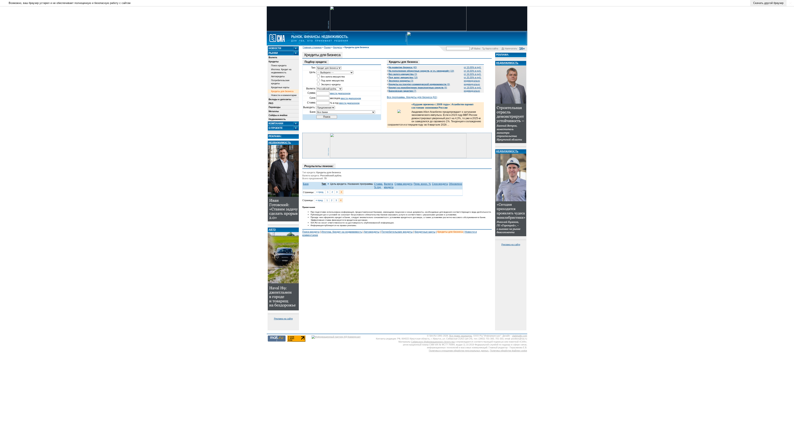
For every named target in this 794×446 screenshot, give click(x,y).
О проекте (276, 128)
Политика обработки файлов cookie (508, 350)
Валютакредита (388, 186)
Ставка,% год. (378, 186)
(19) (421, 71)
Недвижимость (277, 119)
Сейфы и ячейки (278, 115)
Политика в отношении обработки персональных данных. (459, 350)
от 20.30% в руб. (472, 77)
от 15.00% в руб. (472, 67)
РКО (271, 103)
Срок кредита (440, 184)
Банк (306, 184)
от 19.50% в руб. (472, 87)
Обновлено (455, 184)
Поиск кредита (278, 65)
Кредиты (337, 47)
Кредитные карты (280, 87)
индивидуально (472, 80)
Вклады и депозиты (280, 99)
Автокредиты (278, 76)
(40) (403, 67)
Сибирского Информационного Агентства (433, 341)
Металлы (274, 111)
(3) (403, 74)
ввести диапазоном (340, 93)
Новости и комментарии (284, 95)
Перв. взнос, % (422, 184)
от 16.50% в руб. (472, 71)
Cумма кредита (404, 184)
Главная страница (312, 47)
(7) (402, 91)
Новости (275, 48)
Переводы (274, 107)
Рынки (327, 47)
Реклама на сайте (283, 318)
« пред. (320, 192)
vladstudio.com (519, 335)
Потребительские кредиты (280, 81)
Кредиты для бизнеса (282, 91)
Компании (276, 123)
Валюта (273, 57)
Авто (272, 229)
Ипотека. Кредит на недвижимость (281, 71)
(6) (419, 84)
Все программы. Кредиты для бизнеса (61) (412, 97)
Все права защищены (460, 335)
